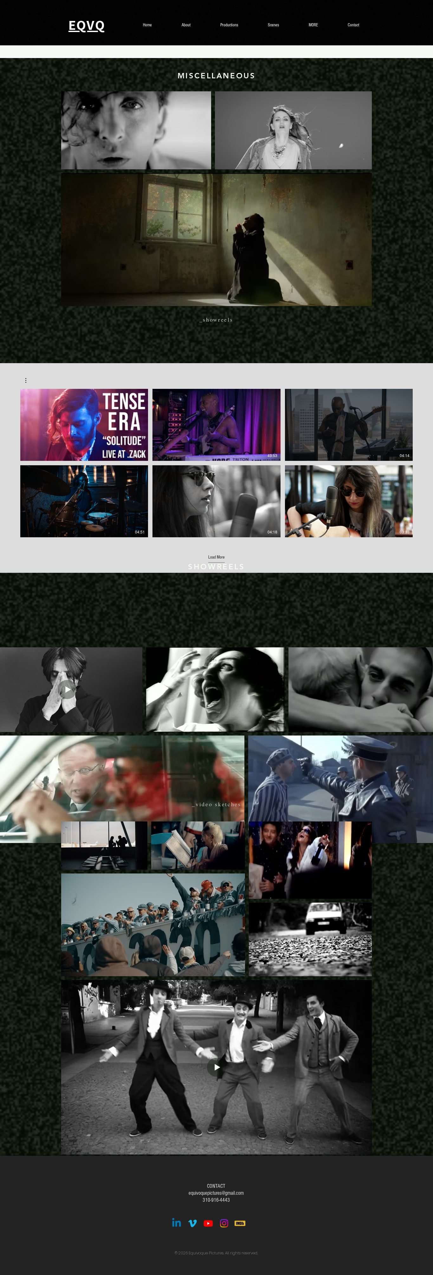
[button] (29, 380)
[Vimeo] (192, 1223)
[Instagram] (224, 1223)
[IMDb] (240, 1223)
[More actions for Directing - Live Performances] (29, 380)
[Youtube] (208, 1223)
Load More (216, 557)
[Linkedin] (176, 1223)
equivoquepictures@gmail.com (216, 1193)
